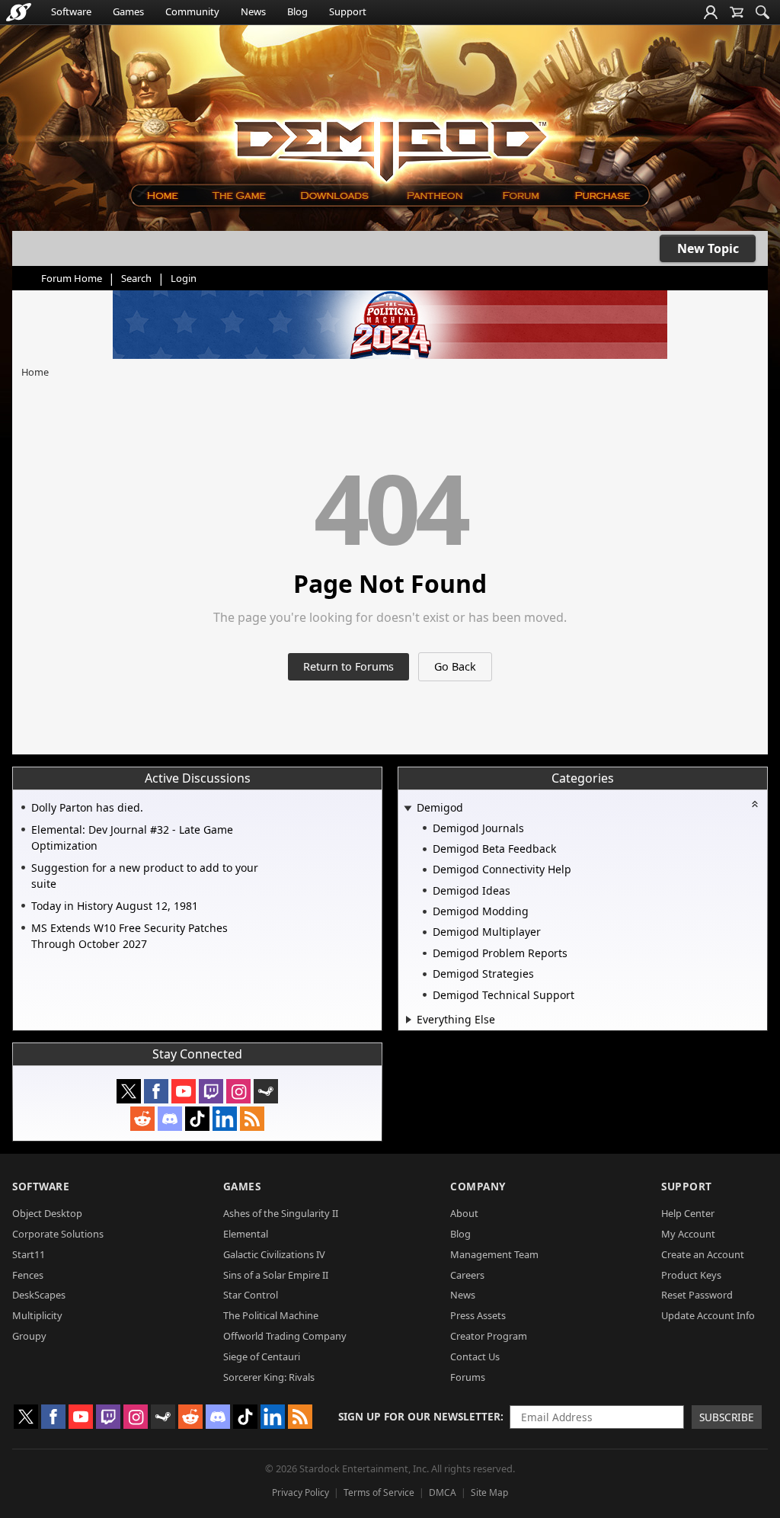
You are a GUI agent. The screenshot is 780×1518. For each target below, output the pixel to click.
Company (478, 1186)
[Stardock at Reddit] (142, 1118)
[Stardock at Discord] (170, 1118)
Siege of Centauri (261, 1356)
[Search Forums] (762, 12)
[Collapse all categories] (755, 804)
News (253, 11)
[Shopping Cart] (736, 12)
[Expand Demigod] (407, 809)
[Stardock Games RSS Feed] (252, 1118)
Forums (467, 1377)
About (464, 1213)
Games (128, 11)
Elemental (245, 1234)
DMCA (442, 1492)
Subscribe (726, 1417)
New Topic (708, 248)
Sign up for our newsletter (419, 1416)
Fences (27, 1275)
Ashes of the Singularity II (280, 1213)
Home (35, 372)
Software (71, 11)
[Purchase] (603, 195)
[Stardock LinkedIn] (224, 1118)
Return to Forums (348, 666)
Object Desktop (47, 1213)
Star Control (250, 1295)
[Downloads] (334, 195)
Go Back (455, 666)
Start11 (28, 1254)
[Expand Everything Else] (408, 1019)
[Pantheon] (435, 195)
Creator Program (488, 1336)
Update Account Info (708, 1315)
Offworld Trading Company (285, 1336)
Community (192, 11)
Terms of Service (379, 1492)
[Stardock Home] (18, 12)
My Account (688, 1234)
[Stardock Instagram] (238, 1091)
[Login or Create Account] (710, 12)
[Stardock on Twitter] (128, 1091)
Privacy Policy (300, 1492)
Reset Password (697, 1295)
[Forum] (520, 195)
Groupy (29, 1336)
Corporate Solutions (58, 1234)
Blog (297, 11)
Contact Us (475, 1356)
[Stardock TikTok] (197, 1118)
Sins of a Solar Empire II (275, 1275)
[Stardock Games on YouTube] (183, 1091)
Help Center (687, 1213)
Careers (467, 1275)
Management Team (494, 1254)
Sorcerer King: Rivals (269, 1377)
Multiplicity (37, 1315)
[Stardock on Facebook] (156, 1091)
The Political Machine (270, 1315)
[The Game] (238, 195)
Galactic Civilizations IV (274, 1254)
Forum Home (71, 278)
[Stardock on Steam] (266, 1091)
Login (184, 278)
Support (347, 11)
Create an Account (702, 1254)
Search (136, 278)
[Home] (161, 195)
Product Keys (691, 1275)
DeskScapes (39, 1295)
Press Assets (478, 1315)
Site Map (489, 1492)
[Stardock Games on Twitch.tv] (211, 1091)
